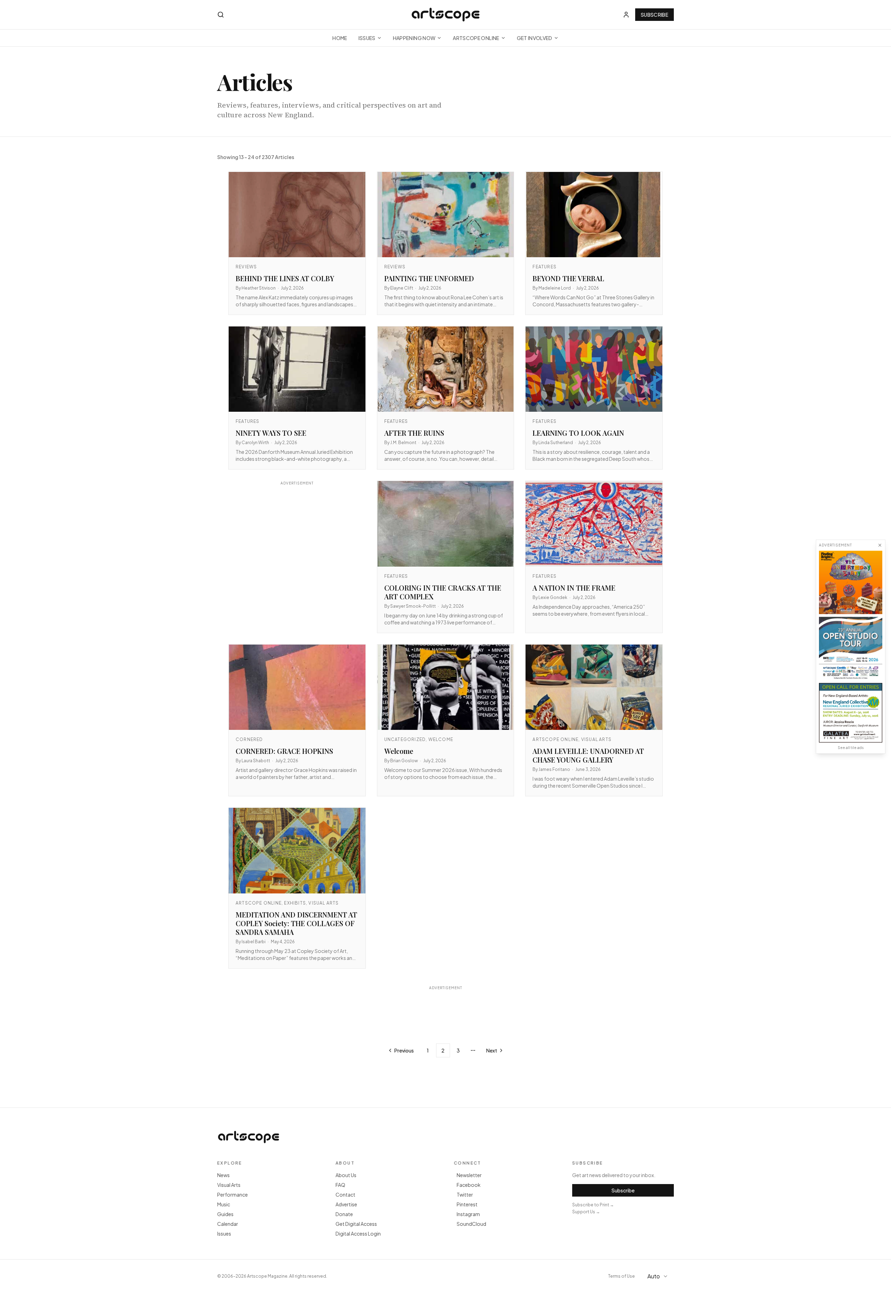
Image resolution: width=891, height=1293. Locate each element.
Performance (232, 1194)
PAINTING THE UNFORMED (429, 278)
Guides (225, 1214)
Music (223, 1204)
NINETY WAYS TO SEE (271, 432)
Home (339, 38)
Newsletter (469, 1175)
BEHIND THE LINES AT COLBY (285, 278)
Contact (345, 1194)
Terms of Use (621, 1276)
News (223, 1175)
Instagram (468, 1214)
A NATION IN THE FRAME (574, 587)
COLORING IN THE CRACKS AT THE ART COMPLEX (442, 592)
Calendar (227, 1224)
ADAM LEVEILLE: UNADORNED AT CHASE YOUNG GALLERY (588, 755)
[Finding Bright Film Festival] (850, 582)
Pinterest (467, 1204)
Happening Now (414, 38)
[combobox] (658, 1276)
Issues (367, 38)
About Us (346, 1175)
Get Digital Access (356, 1224)
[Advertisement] (297, 552)
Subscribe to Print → (593, 1204)
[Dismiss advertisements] (879, 545)
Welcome (398, 751)
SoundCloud (471, 1224)
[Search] (220, 14)
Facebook (469, 1185)
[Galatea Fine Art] (850, 712)
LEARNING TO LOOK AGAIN (578, 432)
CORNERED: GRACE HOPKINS (284, 751)
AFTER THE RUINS (414, 432)
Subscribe (654, 14)
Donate (344, 1214)
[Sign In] (626, 14)
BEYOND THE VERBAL (568, 278)
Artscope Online (476, 38)
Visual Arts (229, 1185)
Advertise (346, 1204)
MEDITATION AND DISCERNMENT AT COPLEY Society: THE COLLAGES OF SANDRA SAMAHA (296, 923)
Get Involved (534, 38)
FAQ (340, 1185)
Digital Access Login (358, 1233)
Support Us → (586, 1211)
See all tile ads (851, 748)
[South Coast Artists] (850, 648)
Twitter (465, 1194)
